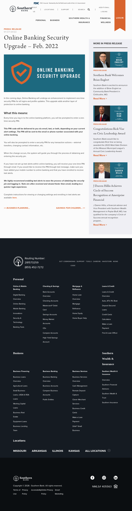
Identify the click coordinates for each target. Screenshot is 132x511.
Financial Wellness (105, 20)
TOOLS (89, 261)
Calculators (106, 319)
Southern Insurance (110, 402)
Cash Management (79, 386)
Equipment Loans (20, 421)
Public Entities (48, 399)
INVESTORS (107, 261)
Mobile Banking (19, 308)
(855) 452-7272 (34, 267)
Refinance (76, 308)
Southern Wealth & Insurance (79, 20)
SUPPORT (81, 261)
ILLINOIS (57, 451)
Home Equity (77, 313)
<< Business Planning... (17, 207)
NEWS (115, 261)
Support (65, 9)
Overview (106, 380)
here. (14, 197)
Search (81, 9)
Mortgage (76, 303)
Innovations (17, 313)
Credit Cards (107, 314)
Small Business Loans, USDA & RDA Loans (21, 394)
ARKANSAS (39, 451)
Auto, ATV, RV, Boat (109, 301)
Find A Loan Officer (110, 333)
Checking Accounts (50, 301)
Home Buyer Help (79, 318)
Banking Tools (18, 327)
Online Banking (19, 303)
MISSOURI (19, 451)
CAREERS (97, 261)
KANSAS (74, 451)
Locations (49, 9)
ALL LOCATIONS (95, 451)
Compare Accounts (50, 333)
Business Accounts (50, 386)
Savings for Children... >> (70, 207)
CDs (44, 328)
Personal (41, 20)
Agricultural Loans (20, 386)
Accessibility (36, 490)
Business (55, 20)
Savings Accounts (50, 314)
